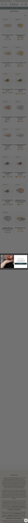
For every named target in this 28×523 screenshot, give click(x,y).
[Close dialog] (26, 255)
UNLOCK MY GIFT (20, 263)
